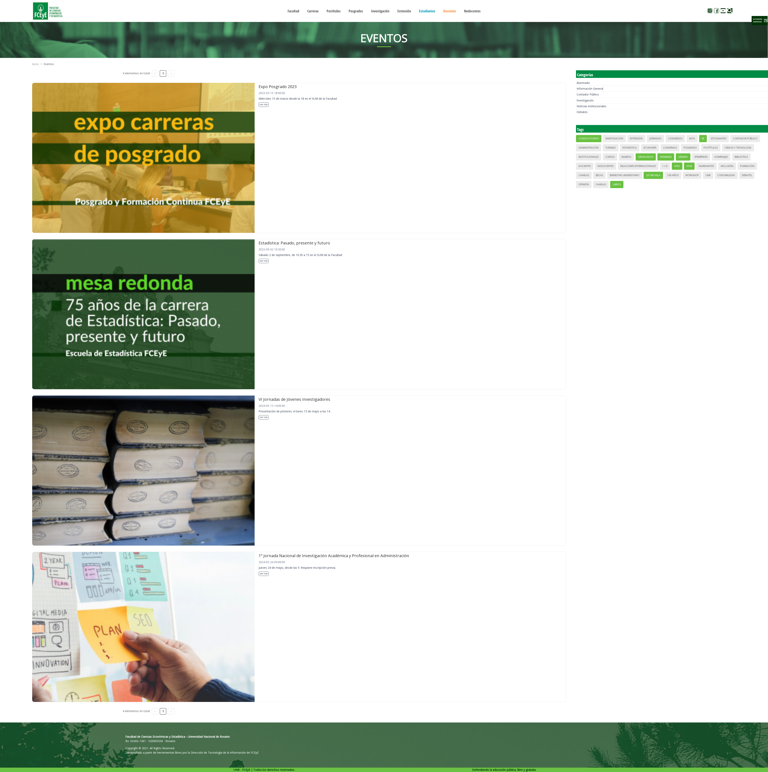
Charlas (584, 175)
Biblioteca (741, 157)
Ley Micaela (653, 175)
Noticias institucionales (591, 106)
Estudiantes (718, 138)
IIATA (692, 138)
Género (683, 157)
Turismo (610, 147)
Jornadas (655, 138)
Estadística (630, 147)
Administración (589, 147)
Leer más (264, 104)
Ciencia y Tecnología (738, 147)
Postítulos (711, 147)
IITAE (689, 166)
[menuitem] (293, 11)
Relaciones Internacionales (638, 166)
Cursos (610, 157)
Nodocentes (606, 166)
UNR (708, 175)
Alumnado (583, 83)
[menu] (384, 10)
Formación (747, 166)
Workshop (692, 175)
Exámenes (666, 157)
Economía (650, 147)
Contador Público (588, 94)
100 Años (673, 175)
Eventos (49, 64)
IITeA (677, 166)
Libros (617, 184)
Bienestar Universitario (624, 175)
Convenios (670, 147)
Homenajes (721, 157)
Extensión (636, 138)
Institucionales (589, 157)
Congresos (675, 138)
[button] (760, 20)
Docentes (585, 166)
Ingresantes (706, 166)
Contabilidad (726, 175)
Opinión (584, 184)
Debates (582, 112)
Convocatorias (589, 138)
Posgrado (690, 147)
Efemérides (701, 157)
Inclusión (727, 166)
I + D (665, 166)
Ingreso (626, 157)
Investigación (585, 100)
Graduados (645, 157)
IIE (703, 138)
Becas (599, 175)
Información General (590, 88)
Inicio (35, 64)
